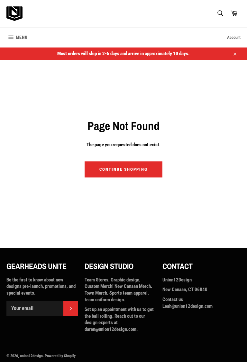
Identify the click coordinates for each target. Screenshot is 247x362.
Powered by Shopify (60, 356)
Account (234, 37)
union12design (31, 356)
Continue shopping (123, 169)
